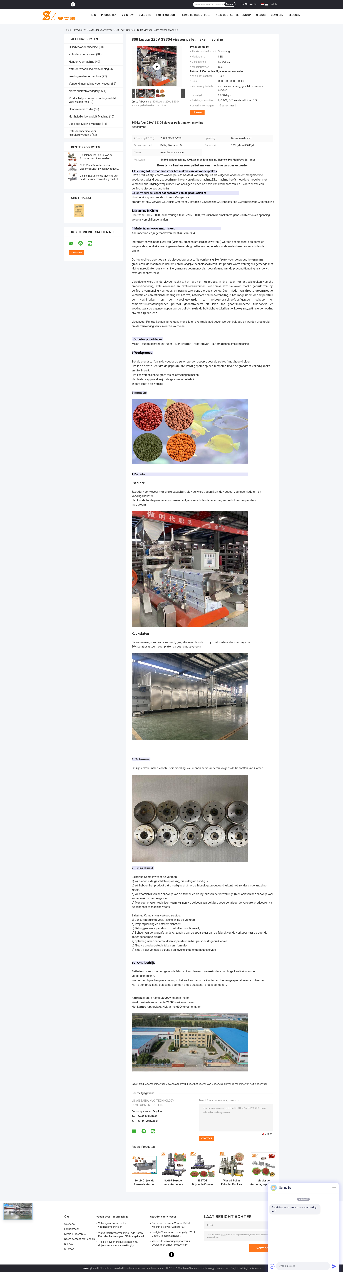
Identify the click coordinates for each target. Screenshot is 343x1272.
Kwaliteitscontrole (196, 15)
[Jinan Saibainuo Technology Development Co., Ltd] (57, 16)
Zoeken (229, 4)
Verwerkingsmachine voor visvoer (89, 83)
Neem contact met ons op (233, 15)
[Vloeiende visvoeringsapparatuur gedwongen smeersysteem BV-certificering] (263, 1164)
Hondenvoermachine (81, 61)
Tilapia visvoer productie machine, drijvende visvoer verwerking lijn (118, 1243)
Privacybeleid (90, 1268)
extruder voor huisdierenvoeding (89, 69)
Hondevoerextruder (81, 109)
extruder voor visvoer (101, 30)
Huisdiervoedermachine (83, 47)
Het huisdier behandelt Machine (88, 116)
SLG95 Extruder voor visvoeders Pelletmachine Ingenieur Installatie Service (173, 1182)
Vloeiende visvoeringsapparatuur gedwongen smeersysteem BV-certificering (263, 1182)
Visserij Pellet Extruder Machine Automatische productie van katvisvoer (231, 1182)
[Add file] (272, 1266)
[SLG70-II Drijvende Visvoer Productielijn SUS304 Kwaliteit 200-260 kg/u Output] (202, 1164)
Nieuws (260, 15)
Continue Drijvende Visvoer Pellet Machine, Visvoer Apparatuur (171, 1225)
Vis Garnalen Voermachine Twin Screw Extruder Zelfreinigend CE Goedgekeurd (121, 1234)
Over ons (145, 15)
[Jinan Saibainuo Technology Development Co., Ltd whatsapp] (82, 243)
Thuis (92, 15)
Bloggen (294, 15)
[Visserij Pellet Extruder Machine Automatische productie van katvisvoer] (231, 1164)
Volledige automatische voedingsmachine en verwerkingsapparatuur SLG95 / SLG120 (121, 1225)
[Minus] (334, 1188)
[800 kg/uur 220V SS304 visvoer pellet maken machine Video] (157, 66)
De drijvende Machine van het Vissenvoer (243, 1084)
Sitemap (69, 1249)
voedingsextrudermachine (85, 76)
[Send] (334, 1266)
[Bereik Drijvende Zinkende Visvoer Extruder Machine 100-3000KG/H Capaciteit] (144, 1164)
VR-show (127, 15)
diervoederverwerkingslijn (84, 91)
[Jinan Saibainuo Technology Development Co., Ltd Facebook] (73, 4)
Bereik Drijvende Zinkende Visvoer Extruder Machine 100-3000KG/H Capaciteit (144, 1182)
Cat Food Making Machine (85, 124)
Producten (108, 15)
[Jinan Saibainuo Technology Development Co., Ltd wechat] (92, 243)
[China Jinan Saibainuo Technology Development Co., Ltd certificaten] (79, 210)
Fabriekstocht (166, 15)
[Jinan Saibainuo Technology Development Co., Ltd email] (73, 243)
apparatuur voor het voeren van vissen (197, 1084)
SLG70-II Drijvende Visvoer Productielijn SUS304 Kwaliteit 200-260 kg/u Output (202, 1182)
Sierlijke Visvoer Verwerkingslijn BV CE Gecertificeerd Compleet (174, 1234)
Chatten (197, 112)
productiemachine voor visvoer (156, 1084)
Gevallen (277, 15)
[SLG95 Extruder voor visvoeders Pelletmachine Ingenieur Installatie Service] (173, 1164)
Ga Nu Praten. (249, 4)
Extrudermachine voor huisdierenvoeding (82, 132)
